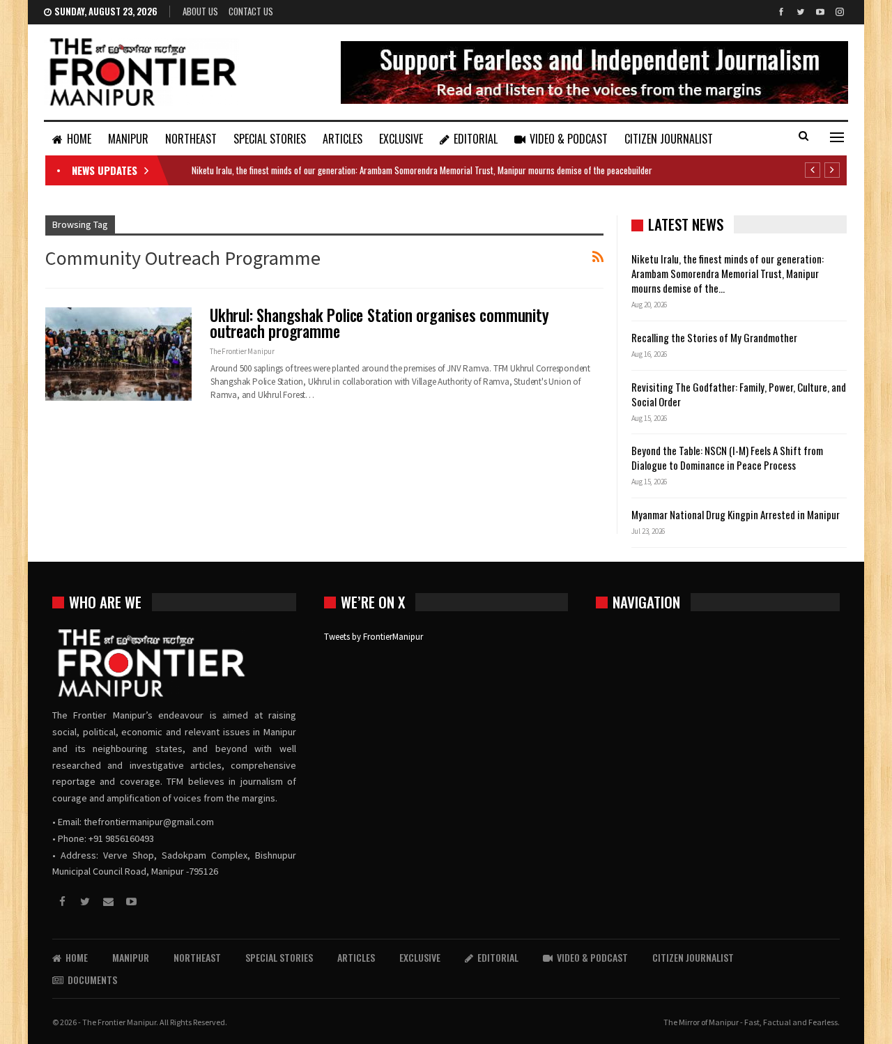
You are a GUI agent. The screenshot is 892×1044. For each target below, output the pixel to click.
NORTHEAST (191, 138)
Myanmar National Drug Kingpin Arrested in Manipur (735, 514)
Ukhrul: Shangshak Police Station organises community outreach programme (379, 323)
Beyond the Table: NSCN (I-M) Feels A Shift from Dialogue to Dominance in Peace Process (727, 458)
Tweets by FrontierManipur (373, 637)
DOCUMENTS (92, 979)
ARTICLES (342, 138)
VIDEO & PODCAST (569, 138)
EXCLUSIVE (401, 138)
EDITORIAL (476, 138)
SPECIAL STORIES (269, 138)
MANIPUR (128, 138)
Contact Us (251, 11)
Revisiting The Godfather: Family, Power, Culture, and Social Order (738, 394)
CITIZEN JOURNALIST (668, 138)
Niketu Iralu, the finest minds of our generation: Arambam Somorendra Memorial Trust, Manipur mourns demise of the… (727, 273)
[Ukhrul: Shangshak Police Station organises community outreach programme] (118, 354)
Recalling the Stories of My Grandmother (715, 337)
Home (79, 138)
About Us (200, 11)
